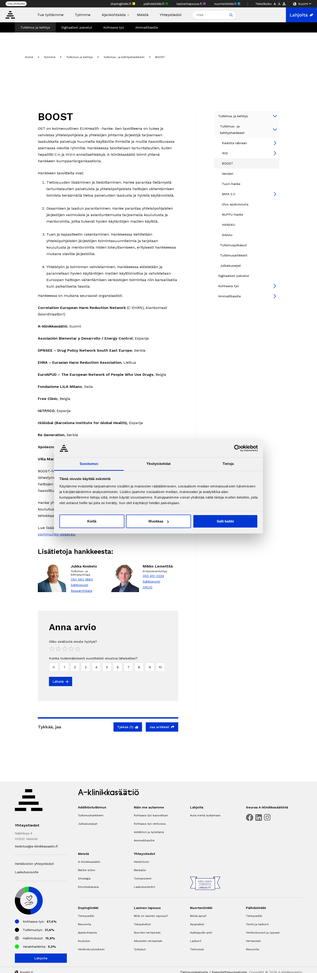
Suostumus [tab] (89, 464)
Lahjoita (299, 15)
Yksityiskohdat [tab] (158, 464)
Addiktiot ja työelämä (149, 832)
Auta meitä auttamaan (205, 815)
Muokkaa (156, 521)
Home (29, 57)
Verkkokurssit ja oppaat (262, 932)
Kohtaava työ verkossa (149, 823)
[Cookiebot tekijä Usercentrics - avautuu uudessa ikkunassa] (237, 448)
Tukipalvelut (142, 924)
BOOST (227, 163)
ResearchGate (81, 591)
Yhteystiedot (170, 15)
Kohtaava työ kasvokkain (151, 815)
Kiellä (91, 521)
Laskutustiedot (144, 887)
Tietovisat (197, 949)
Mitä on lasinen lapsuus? (151, 916)
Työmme (83, 15)
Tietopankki (86, 916)
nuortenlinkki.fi (226, 4)
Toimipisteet (142, 878)
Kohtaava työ (113, 27)
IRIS (225, 153)
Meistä (143, 15)
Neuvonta (84, 924)
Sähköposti (79, 585)
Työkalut (140, 949)
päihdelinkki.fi (154, 4)
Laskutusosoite (27, 872)
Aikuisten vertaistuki (148, 941)
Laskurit (195, 941)
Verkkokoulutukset (91, 949)
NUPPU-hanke (232, 214)
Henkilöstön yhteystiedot (34, 864)
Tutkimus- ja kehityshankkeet (124, 57)
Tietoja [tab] (228, 464)
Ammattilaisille (146, 27)
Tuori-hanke (231, 184)
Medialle (140, 870)
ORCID (147, 587)
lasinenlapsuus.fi (190, 4)
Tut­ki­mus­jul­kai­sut (233, 245)
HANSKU (228, 225)
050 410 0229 (153, 576)
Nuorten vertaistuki (147, 932)
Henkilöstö (141, 861)
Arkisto (227, 235)
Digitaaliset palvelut (76, 27)
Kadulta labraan (234, 143)
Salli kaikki (225, 521)
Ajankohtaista (114, 15)
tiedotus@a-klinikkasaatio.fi (36, 846)
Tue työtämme (50, 15)
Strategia (84, 878)
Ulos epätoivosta (235, 204)
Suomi (303, 4)
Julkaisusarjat (230, 265)
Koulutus (84, 941)
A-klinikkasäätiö (89, 861)
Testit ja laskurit (257, 924)
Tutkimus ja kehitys (35, 27)
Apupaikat (197, 924)
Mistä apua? (198, 916)
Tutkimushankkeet (90, 815)
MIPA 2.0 (228, 194)
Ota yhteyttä (16, 3)
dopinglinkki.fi (121, 4)
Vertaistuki (253, 941)
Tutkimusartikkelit (233, 255)
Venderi (227, 173)
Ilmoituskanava (88, 887)
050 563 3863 (82, 579)
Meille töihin (86, 870)
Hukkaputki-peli (201, 932)
